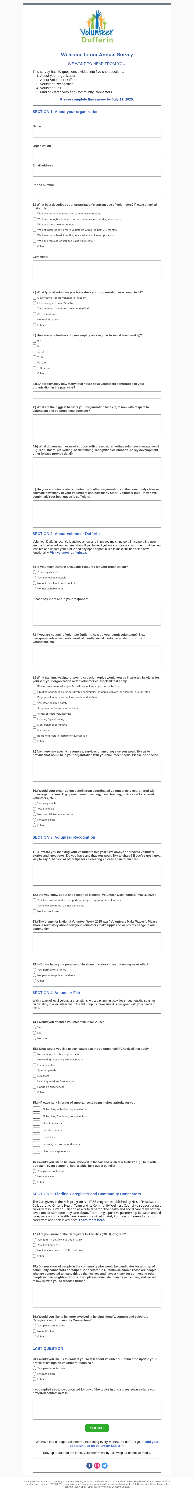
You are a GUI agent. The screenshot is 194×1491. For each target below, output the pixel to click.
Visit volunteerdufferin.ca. (68, 552)
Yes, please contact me (51, 1170)
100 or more (44, 368)
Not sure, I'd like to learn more (55, 814)
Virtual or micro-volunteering (54, 713)
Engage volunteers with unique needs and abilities (67, 697)
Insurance (43, 730)
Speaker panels (46, 1070)
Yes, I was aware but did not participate (60, 905)
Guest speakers (46, 1064)
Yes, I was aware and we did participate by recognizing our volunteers (79, 900)
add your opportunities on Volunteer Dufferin (114, 1443)
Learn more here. (92, 1220)
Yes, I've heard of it (48, 1244)
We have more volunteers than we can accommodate (69, 213)
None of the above (48, 319)
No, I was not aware (49, 911)
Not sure (42, 1038)
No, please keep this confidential (56, 975)
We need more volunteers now (55, 224)
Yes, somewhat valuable (51, 577)
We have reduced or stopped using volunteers (65, 240)
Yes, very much (46, 803)
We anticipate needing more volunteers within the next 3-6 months (77, 229)
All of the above (46, 313)
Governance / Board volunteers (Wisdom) (62, 297)
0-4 (39, 340)
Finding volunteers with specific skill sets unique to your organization (78, 686)
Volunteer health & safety (52, 702)
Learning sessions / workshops (55, 1081)
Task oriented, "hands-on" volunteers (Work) (63, 308)
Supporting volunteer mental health (58, 708)
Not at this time (46, 819)
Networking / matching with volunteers (60, 1059)
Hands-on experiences (50, 1086)
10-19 (40, 351)
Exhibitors (43, 1075)
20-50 (40, 357)
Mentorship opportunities (52, 724)
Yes (39, 1027)
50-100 (41, 362)
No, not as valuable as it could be (57, 583)
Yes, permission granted (51, 969)
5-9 (39, 346)
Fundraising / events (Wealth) (55, 302)
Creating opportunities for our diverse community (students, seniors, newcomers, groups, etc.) (93, 691)
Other (40, 246)
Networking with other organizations (58, 1053)
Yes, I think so (45, 808)
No (39, 1032)
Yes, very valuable (48, 572)
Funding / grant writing (50, 719)
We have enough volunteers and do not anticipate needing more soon (79, 219)
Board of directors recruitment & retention (62, 735)
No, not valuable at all (50, 588)
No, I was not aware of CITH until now (60, 1250)
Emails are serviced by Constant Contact (108, 1487)
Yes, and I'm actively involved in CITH (59, 1239)
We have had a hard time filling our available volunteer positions (75, 235)
